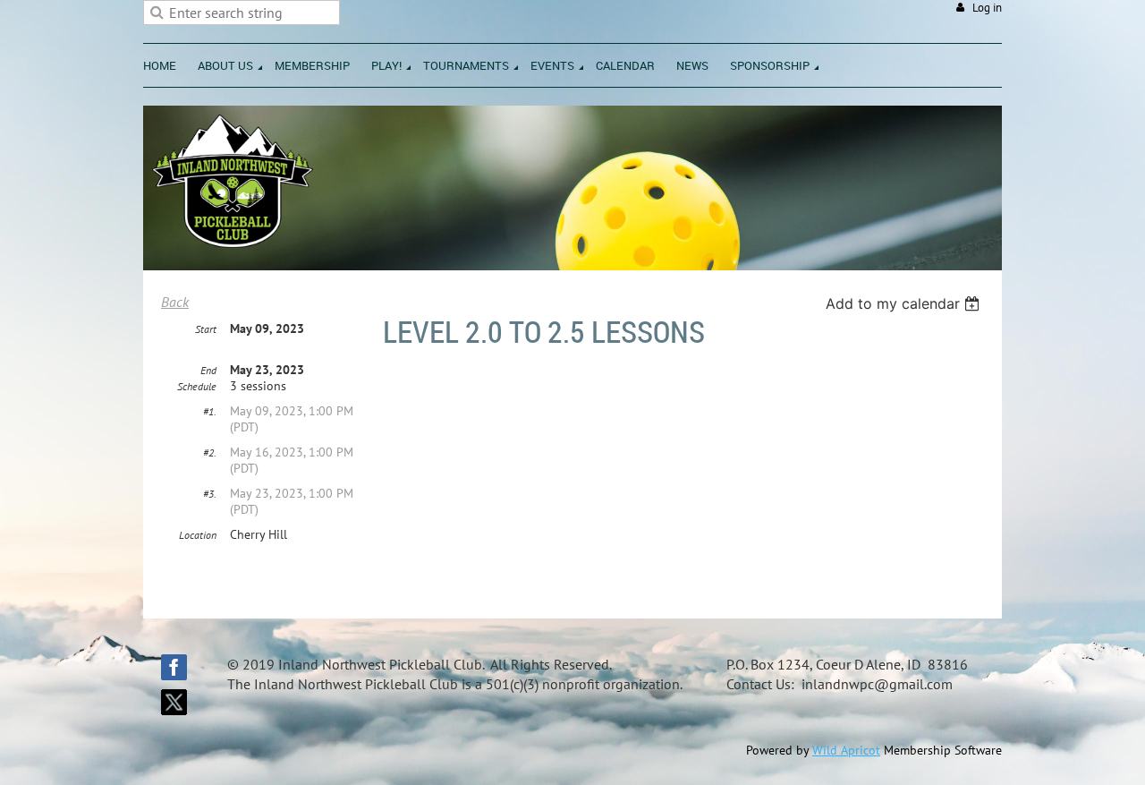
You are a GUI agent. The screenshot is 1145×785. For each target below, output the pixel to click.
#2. (209, 452)
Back (175, 302)
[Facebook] (174, 667)
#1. (209, 411)
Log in (987, 7)
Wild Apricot (846, 750)
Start (205, 329)
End (208, 370)
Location (197, 535)
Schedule (196, 386)
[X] (174, 702)
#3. (209, 493)
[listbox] (905, 303)
